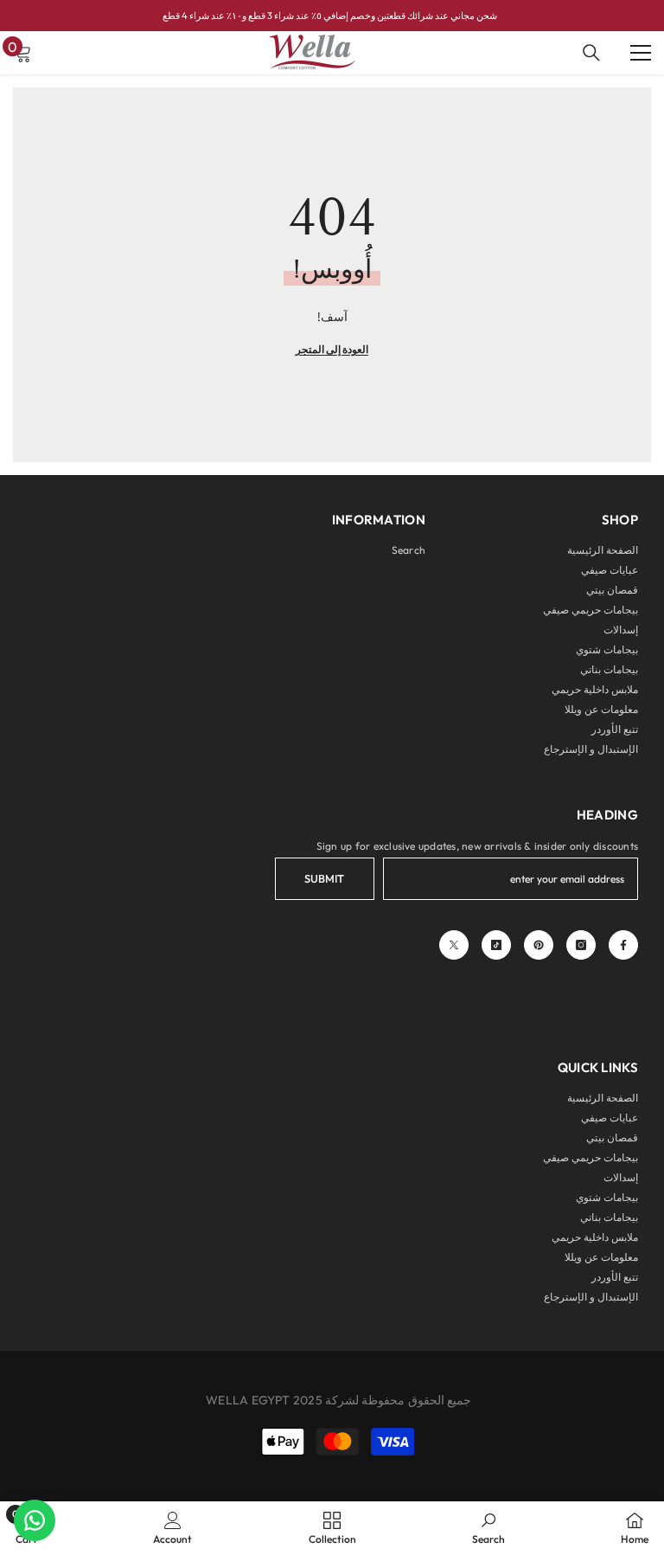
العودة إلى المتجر (332, 349)
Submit (324, 878)
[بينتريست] (538, 945)
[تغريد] (454, 945)
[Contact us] (34, 1520)
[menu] (640, 52)
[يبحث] (591, 52)
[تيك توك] (496, 945)
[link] (488, 1528)
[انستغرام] (581, 945)
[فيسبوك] (623, 945)
